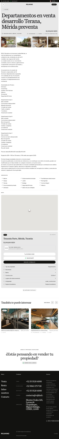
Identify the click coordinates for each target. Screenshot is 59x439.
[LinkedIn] (53, 421)
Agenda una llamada (30, 362)
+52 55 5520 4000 (34, 381)
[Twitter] (51, 421)
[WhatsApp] (47, 421)
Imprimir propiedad (30, 290)
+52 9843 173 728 (33, 386)
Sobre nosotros (5, 391)
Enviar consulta (29, 262)
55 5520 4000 (30, 254)
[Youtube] (55, 421)
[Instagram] (57, 421)
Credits (56, 433)
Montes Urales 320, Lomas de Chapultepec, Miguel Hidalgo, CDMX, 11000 (34, 404)
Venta (5, 234)
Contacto (54, 4)
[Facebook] (49, 421)
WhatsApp (14, 1)
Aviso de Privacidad (21, 435)
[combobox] (54, 1)
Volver (6, 9)
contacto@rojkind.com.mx (38, 395)
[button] (29, 210)
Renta (3, 385)
